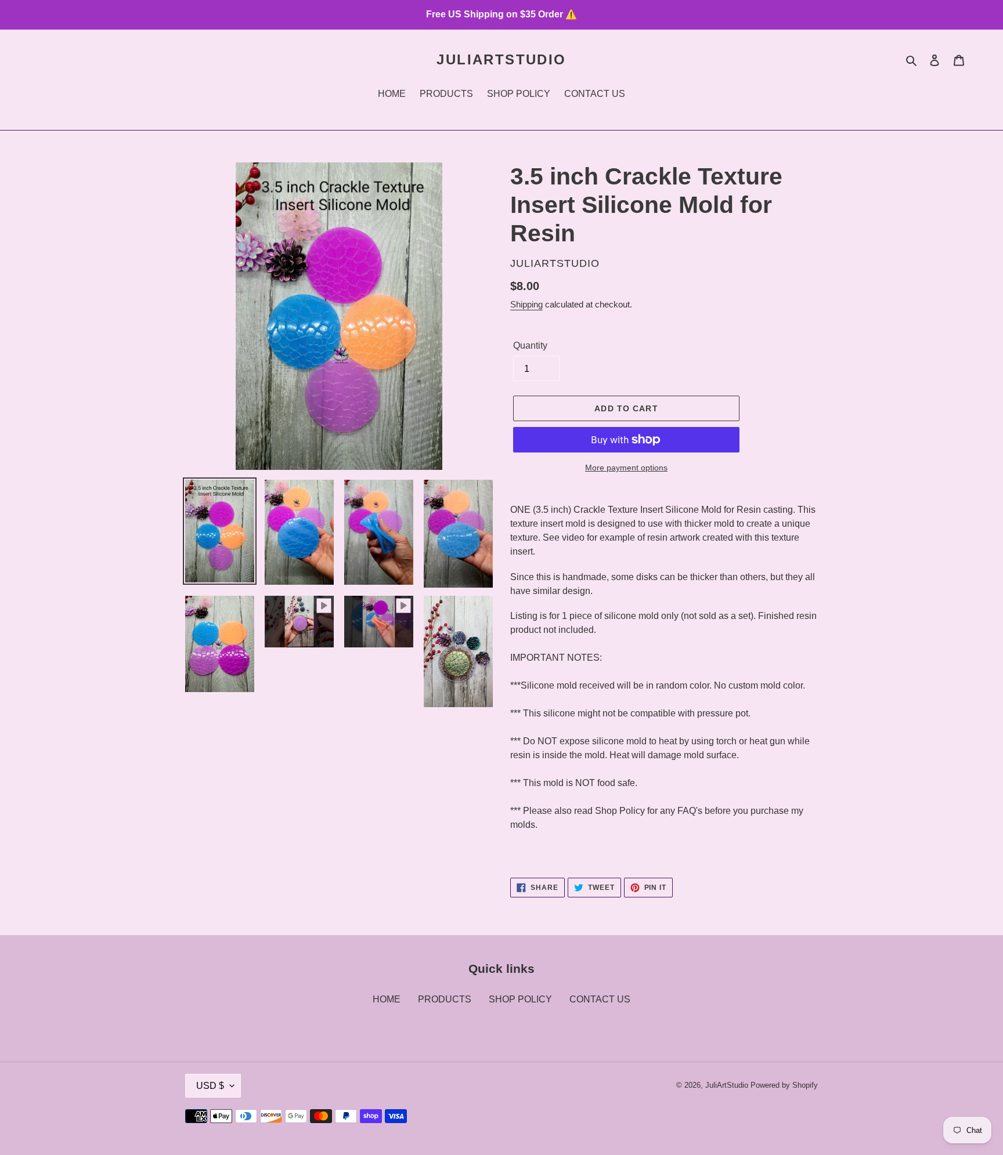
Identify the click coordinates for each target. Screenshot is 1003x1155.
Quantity (530, 345)
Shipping (526, 304)
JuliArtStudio (501, 59)
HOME (387, 999)
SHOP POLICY (520, 999)
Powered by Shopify (784, 1085)
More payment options (626, 467)
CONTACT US (599, 999)
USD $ (210, 1086)
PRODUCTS (444, 999)
